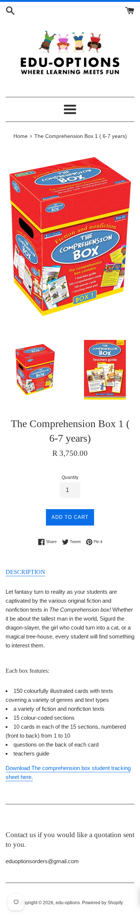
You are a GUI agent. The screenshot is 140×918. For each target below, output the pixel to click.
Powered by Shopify (102, 902)
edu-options (68, 902)
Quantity (70, 477)
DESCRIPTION (25, 572)
